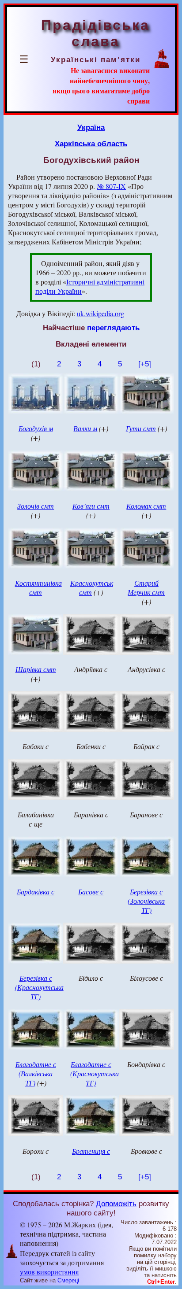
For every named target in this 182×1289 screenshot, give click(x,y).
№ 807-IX (111, 186)
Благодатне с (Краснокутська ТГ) (94, 1073)
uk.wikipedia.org (100, 313)
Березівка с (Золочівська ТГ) (146, 901)
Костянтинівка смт (38, 587)
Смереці (68, 1280)
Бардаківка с (35, 891)
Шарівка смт (35, 669)
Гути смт (141, 428)
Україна (91, 127)
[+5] (144, 363)
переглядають (113, 327)
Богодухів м (36, 428)
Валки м (85, 428)
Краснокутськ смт (91, 587)
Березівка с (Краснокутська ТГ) (39, 987)
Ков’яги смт (91, 505)
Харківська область (91, 143)
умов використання (49, 1271)
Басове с (90, 891)
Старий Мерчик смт (146, 587)
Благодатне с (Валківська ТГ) (35, 1073)
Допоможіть (116, 1203)
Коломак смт (146, 505)
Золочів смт (35, 505)
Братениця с (91, 1151)
